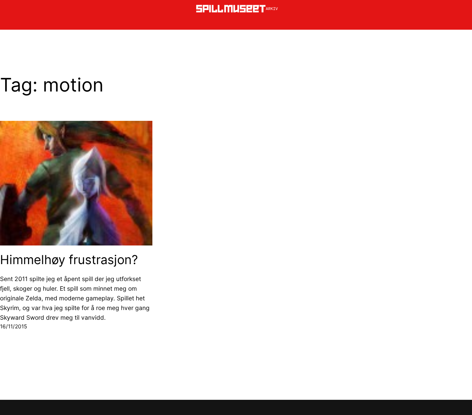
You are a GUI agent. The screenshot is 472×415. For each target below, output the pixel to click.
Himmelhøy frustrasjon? (69, 259)
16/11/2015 (13, 326)
